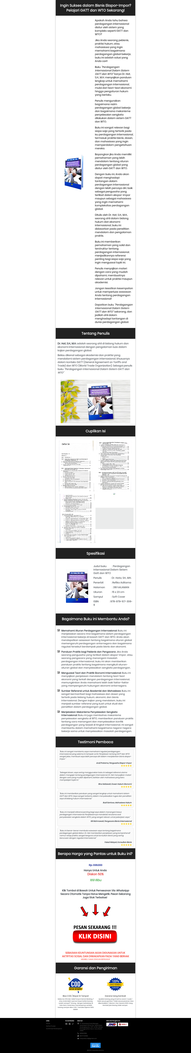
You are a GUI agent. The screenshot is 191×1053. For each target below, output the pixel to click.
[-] (66, 1024)
